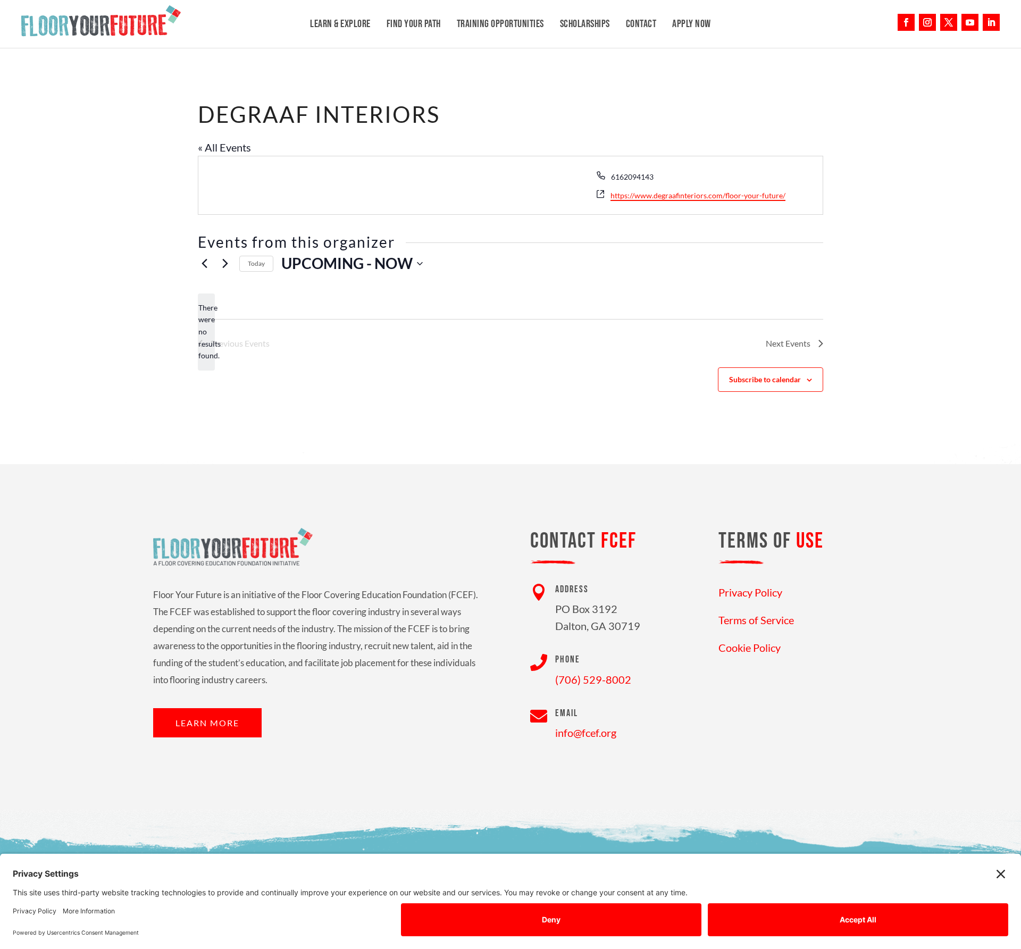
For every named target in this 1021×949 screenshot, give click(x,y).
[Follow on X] (948, 22)
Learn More (207, 723)
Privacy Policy (750, 592)
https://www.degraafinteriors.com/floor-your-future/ (697, 195)
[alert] (206, 332)
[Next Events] (225, 263)
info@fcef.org (585, 732)
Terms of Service (756, 620)
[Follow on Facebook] (906, 22)
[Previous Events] (204, 263)
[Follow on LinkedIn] (991, 22)
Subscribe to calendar (765, 379)
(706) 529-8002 (593, 679)
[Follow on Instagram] (927, 22)
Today (256, 263)
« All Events (224, 147)
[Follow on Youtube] (969, 22)
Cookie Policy (749, 647)
